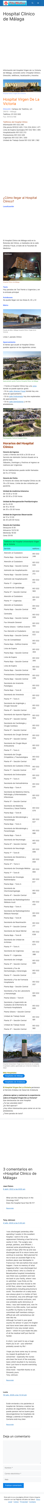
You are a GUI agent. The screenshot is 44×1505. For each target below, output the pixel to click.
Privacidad (24, 1502)
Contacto (32, 1502)
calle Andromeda (16, 396)
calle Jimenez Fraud (17, 391)
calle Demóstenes (16, 402)
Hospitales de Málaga (14, 1076)
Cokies (16, 1502)
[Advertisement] (22, 44)
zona (35, 386)
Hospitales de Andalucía (15, 1082)
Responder (10, 1208)
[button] (32, 3)
